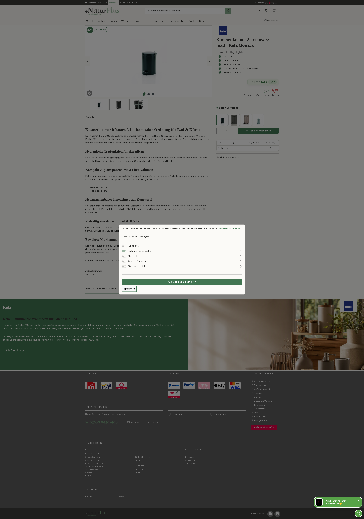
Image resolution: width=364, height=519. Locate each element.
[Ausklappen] (240, 246)
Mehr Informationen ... (230, 229)
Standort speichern (138, 266)
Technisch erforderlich (140, 251)
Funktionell (134, 246)
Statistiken (134, 256)
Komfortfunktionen (138, 261)
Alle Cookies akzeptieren (182, 282)
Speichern (129, 289)
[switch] (124, 246)
